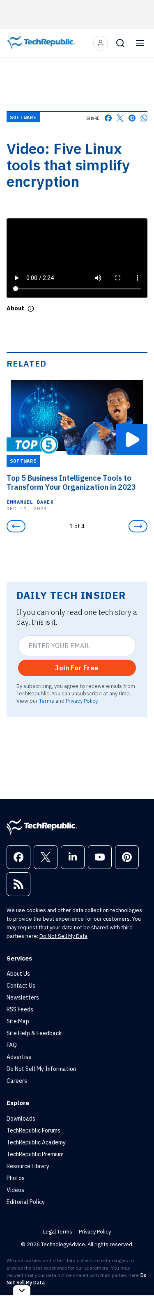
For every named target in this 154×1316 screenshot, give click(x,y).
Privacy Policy (81, 700)
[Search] (120, 43)
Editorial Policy (26, 1202)
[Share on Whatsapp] (143, 118)
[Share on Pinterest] (132, 118)
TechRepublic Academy (36, 1142)
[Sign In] (100, 43)
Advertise (19, 1057)
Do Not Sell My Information (41, 1069)
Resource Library (28, 1166)
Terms (46, 700)
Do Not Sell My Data (63, 936)
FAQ (12, 1045)
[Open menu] (140, 43)
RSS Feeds (20, 1009)
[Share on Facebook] (108, 118)
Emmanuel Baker (30, 502)
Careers (17, 1080)
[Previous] (16, 526)
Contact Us (21, 985)
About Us (18, 973)
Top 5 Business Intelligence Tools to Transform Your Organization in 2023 (71, 483)
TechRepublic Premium (35, 1154)
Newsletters (23, 997)
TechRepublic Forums (33, 1130)
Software (23, 117)
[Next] (138, 526)
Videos (15, 1190)
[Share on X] (120, 118)
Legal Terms (57, 1231)
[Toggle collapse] (21, 1290)
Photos (16, 1178)
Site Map (18, 1021)
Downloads (21, 1118)
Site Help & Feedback (34, 1033)
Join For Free (77, 668)
